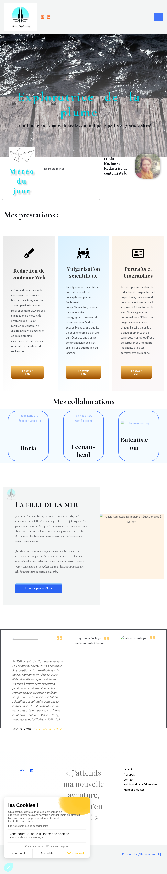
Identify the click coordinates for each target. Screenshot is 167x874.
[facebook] (22, 770)
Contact (128, 779)
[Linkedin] (49, 17)
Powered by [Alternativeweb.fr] (141, 854)
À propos (129, 774)
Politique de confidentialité (140, 784)
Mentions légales (134, 789)
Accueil (128, 769)
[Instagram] (42, 17)
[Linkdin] (31, 770)
